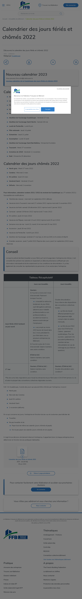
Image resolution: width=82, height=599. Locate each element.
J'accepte (47, 109)
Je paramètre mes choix (32, 109)
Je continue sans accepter (63, 89)
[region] (41, 100)
